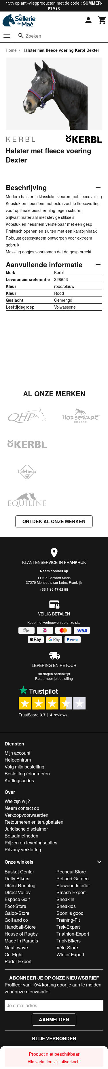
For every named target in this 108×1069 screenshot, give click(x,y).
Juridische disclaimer (26, 828)
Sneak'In (65, 899)
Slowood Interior (73, 885)
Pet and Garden (72, 878)
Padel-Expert (18, 961)
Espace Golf (17, 899)
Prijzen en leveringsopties (31, 842)
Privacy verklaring (23, 849)
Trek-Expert (68, 926)
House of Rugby (21, 933)
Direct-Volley (18, 892)
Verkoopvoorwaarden (26, 815)
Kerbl (21, 139)
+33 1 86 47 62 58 (54, 589)
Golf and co (16, 920)
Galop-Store (17, 913)
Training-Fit (68, 920)
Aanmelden (54, 1019)
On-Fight (13, 954)
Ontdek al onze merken (54, 521)
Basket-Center (19, 871)
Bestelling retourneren (27, 773)
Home (11, 50)
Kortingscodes (19, 780)
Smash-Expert (71, 892)
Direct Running (20, 885)
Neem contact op (54, 571)
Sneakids (66, 906)
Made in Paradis (21, 940)
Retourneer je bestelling (54, 678)
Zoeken (33, 35)
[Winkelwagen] (102, 20)
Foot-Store (15, 906)
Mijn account (17, 752)
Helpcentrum (18, 759)
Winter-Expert (70, 954)
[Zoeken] (21, 35)
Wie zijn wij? (17, 801)
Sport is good (70, 913)
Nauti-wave (16, 947)
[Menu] (7, 36)
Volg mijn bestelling (24, 766)
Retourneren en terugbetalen (34, 822)
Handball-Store (20, 926)
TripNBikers (68, 940)
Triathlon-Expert (72, 933)
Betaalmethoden (21, 835)
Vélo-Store (67, 947)
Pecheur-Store (71, 871)
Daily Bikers (17, 878)
